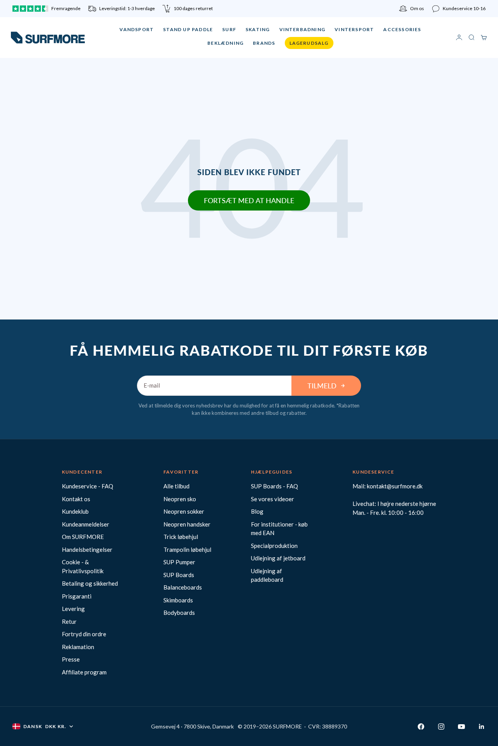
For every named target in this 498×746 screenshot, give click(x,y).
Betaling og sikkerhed (90, 583)
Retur (69, 621)
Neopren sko (179, 498)
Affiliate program (84, 672)
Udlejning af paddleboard (267, 575)
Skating (257, 29)
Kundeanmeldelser (85, 524)
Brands (264, 43)
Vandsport (136, 29)
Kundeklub (75, 511)
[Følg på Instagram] (441, 726)
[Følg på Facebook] (421, 726)
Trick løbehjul (180, 536)
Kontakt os (76, 498)
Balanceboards (182, 587)
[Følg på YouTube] (461, 726)
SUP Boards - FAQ (274, 486)
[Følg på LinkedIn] (482, 726)
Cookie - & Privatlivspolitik (82, 566)
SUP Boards (178, 574)
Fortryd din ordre (84, 633)
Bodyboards (179, 612)
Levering (73, 608)
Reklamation (78, 646)
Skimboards (178, 600)
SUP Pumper (179, 561)
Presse (71, 659)
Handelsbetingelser (87, 549)
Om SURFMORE (83, 536)
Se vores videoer (272, 498)
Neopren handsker (186, 524)
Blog (257, 511)
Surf (229, 29)
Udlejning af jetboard (278, 558)
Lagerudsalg (309, 43)
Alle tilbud (176, 486)
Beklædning (225, 43)
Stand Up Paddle (188, 29)
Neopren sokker (183, 511)
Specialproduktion (274, 545)
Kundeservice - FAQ (87, 486)
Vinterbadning (302, 29)
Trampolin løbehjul (187, 549)
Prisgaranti (76, 596)
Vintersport (354, 29)
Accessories (402, 29)
